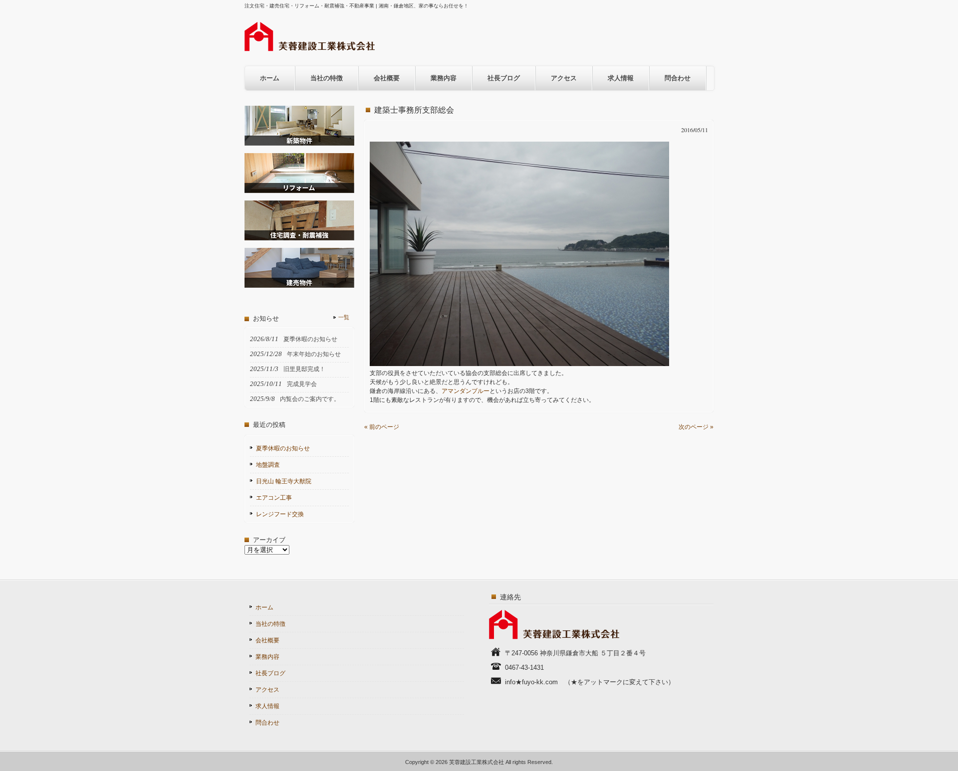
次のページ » (696, 426)
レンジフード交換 (280, 514)
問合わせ (678, 78)
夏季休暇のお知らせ (283, 448)
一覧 (343, 317)
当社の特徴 (326, 78)
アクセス (564, 78)
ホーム (269, 78)
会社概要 (387, 78)
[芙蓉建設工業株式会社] (309, 48)
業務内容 (444, 78)
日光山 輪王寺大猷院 (283, 481)
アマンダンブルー (465, 390)
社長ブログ (503, 78)
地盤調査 (268, 464)
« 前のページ (381, 426)
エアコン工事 (274, 497)
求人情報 (621, 78)
